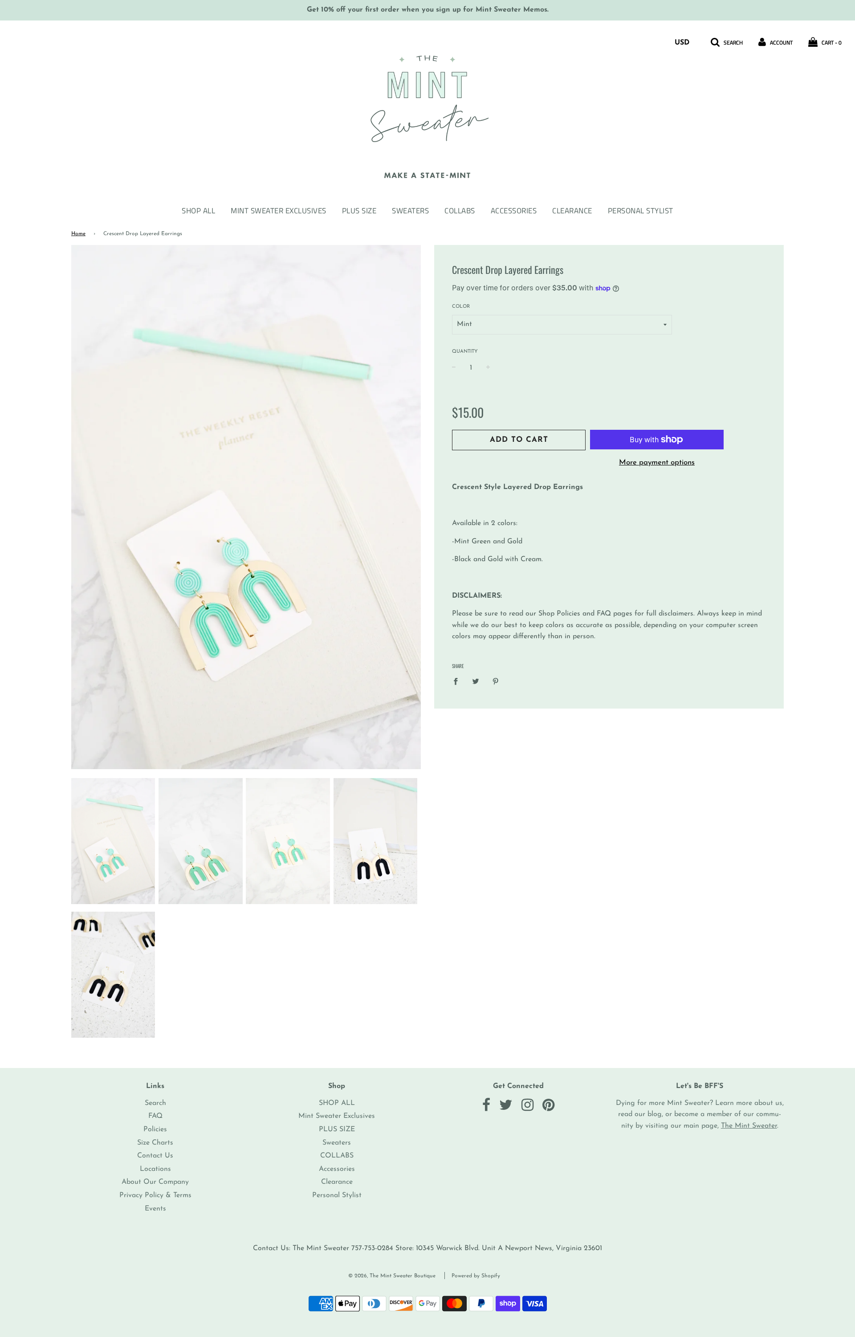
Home (78, 233)
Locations (155, 1169)
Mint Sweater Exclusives (278, 210)
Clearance (572, 210)
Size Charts (155, 1142)
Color (461, 306)
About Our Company (155, 1182)
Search (155, 1103)
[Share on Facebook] (458, 681)
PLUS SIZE (359, 210)
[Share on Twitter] (475, 681)
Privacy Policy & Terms (155, 1195)
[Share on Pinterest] (496, 681)
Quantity (465, 351)
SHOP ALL (198, 210)
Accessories (514, 210)
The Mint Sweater (749, 1125)
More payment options (657, 462)
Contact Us (155, 1155)
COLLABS (459, 210)
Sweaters (410, 210)
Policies (155, 1129)
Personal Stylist (640, 210)
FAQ (155, 1116)
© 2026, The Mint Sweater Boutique (392, 1276)
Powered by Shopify (476, 1276)
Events (155, 1208)
